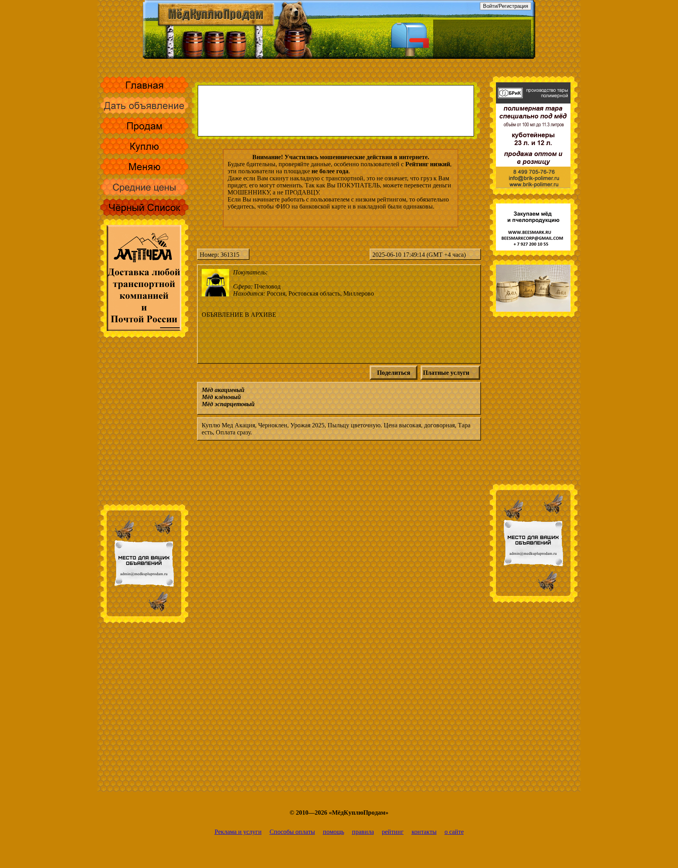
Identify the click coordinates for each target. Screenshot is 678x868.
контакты (424, 831)
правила (363, 831)
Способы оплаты (292, 831)
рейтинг (393, 831)
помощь (333, 831)
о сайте (454, 831)
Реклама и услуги (238, 831)
